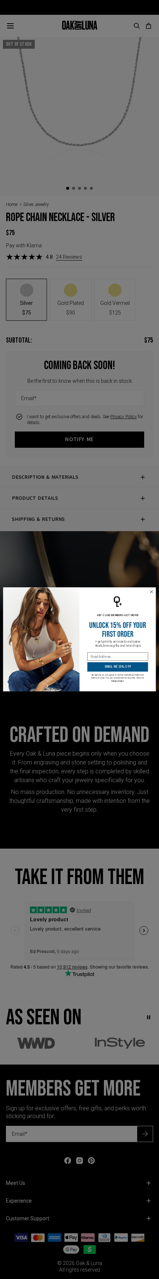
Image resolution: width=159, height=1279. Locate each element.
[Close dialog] (151, 591)
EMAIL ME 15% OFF (118, 667)
